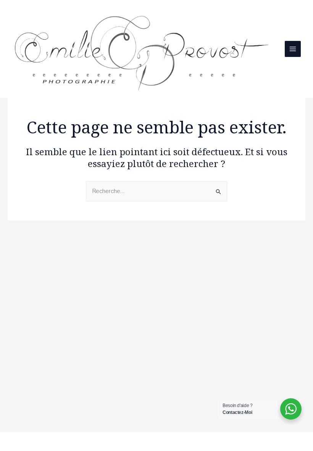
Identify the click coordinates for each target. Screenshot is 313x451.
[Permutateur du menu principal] (293, 49)
